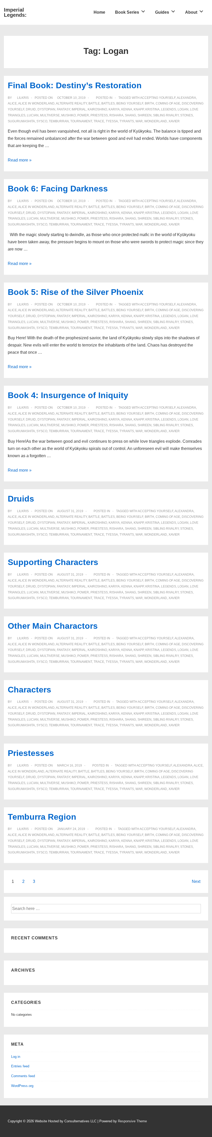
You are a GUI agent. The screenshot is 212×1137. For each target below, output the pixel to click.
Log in (15, 1057)
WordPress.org (22, 1086)
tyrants (126, 121)
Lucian (33, 115)
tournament (81, 121)
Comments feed (23, 1076)
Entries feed (20, 1066)
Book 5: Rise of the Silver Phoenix (75, 292)
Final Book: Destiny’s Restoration (75, 85)
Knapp (139, 109)
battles (108, 103)
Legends (168, 109)
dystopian (46, 109)
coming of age (168, 103)
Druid (31, 109)
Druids (21, 498)
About (191, 12)
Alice (12, 103)
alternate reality (71, 103)
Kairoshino (97, 109)
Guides (162, 12)
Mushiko (68, 115)
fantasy (63, 109)
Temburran (59, 121)
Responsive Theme (132, 1121)
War (139, 121)
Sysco (41, 121)
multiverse (50, 115)
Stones (186, 115)
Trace (99, 121)
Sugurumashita (21, 121)
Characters (29, 689)
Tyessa (112, 121)
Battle (94, 103)
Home (99, 12)
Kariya (114, 109)
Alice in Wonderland (36, 103)
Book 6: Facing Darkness (58, 188)
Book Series (127, 12)
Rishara (116, 115)
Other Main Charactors (53, 626)
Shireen (145, 115)
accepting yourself (158, 98)
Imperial (79, 109)
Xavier (174, 121)
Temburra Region (42, 816)
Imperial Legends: (15, 12)
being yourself (129, 103)
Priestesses (31, 753)
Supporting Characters (53, 562)
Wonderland (155, 121)
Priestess (99, 115)
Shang (130, 115)
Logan (183, 109)
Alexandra (186, 98)
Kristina (152, 109)
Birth (149, 103)
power (83, 115)
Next (196, 881)
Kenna (126, 109)
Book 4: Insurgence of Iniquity (68, 395)
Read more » (20, 160)
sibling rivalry (166, 115)
